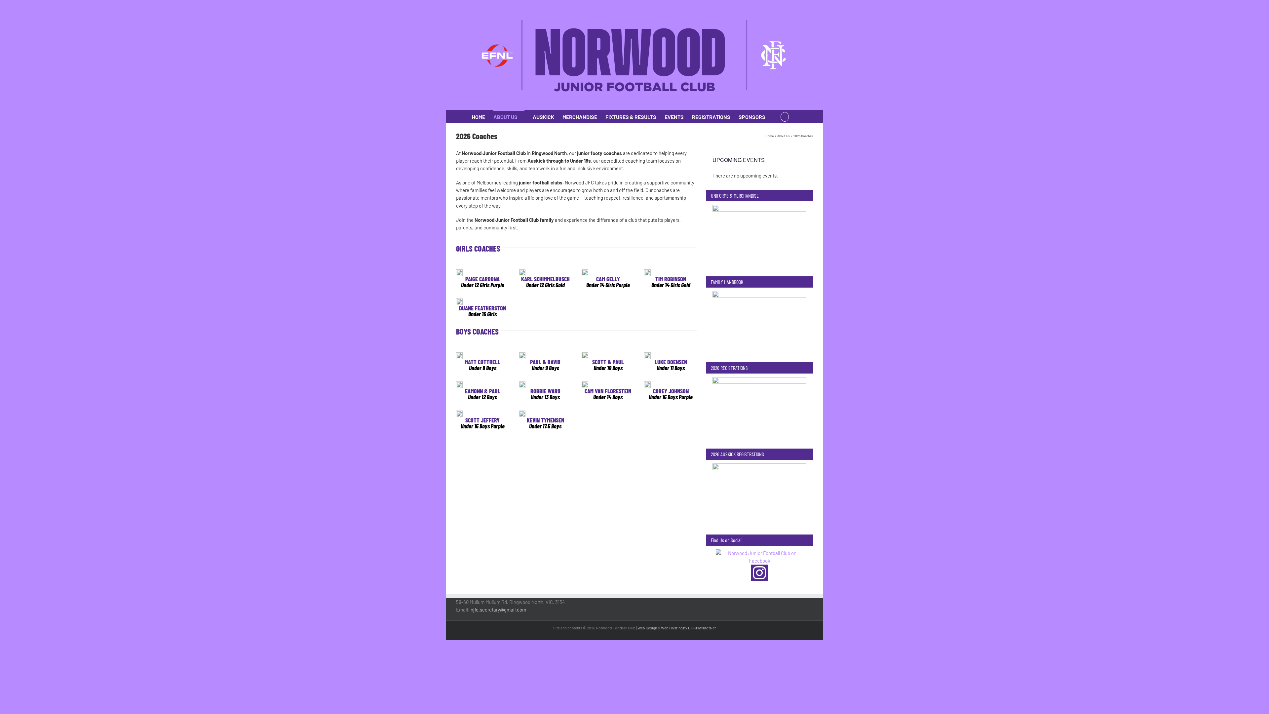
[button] (785, 116)
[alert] (759, 175)
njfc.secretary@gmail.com (498, 610)
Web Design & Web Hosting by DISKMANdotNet (676, 627)
